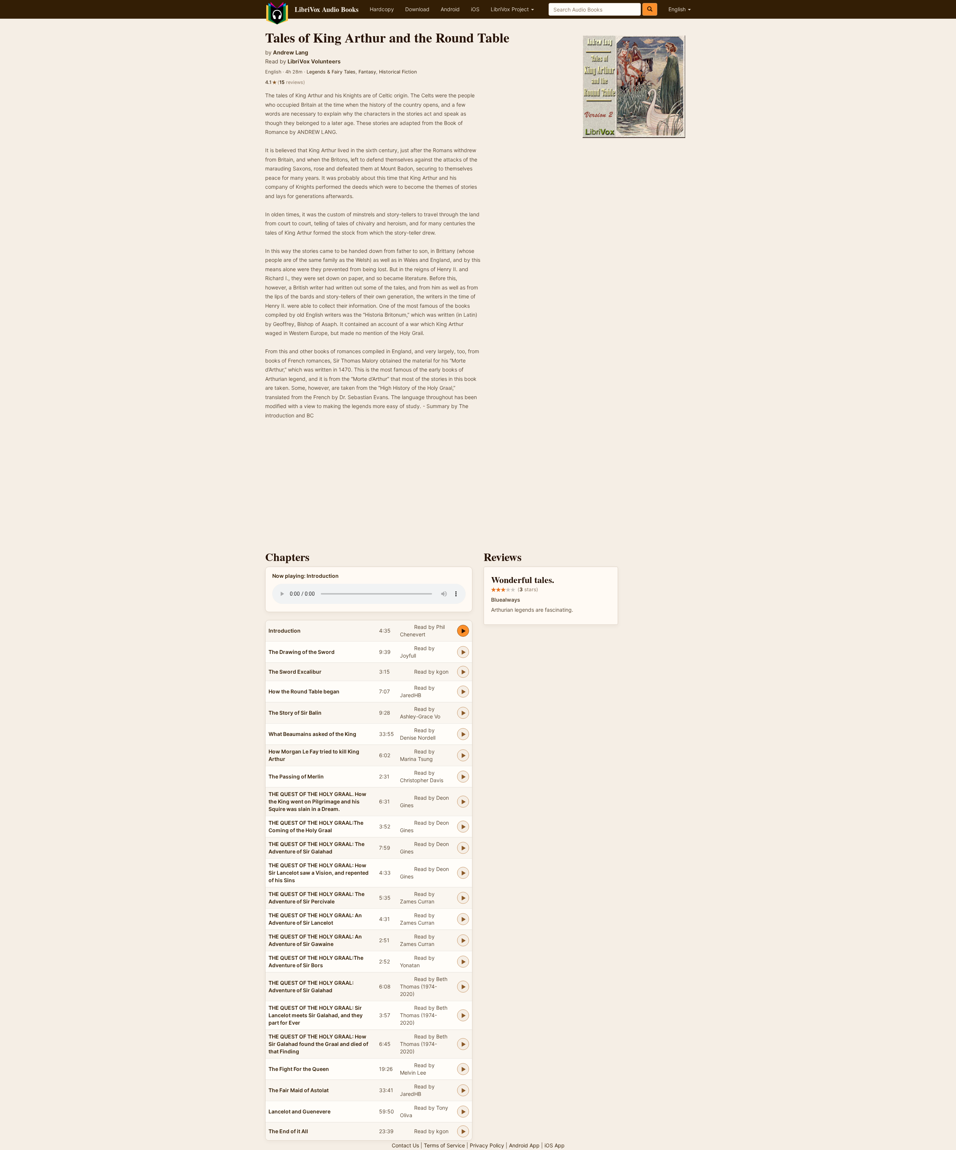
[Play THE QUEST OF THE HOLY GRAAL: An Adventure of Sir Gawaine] (463, 940)
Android (450, 9)
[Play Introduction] (463, 631)
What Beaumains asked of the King (312, 734)
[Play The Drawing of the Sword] (463, 652)
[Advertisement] (478, 487)
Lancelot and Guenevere (299, 1111)
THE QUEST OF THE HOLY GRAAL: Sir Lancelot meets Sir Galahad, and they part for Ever (316, 1015)
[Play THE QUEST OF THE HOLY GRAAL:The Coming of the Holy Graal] (463, 827)
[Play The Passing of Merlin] (463, 777)
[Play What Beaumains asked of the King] (463, 734)
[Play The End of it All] (463, 1131)
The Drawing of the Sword (302, 652)
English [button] (677, 9)
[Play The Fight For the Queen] (463, 1069)
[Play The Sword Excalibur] (463, 672)
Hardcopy (382, 9)
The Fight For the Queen (299, 1069)
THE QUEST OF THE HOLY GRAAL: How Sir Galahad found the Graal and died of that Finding (318, 1044)
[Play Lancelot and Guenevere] (463, 1112)
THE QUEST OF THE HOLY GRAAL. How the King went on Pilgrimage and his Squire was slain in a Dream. (317, 801)
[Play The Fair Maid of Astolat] (463, 1090)
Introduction (285, 630)
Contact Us (405, 1145)
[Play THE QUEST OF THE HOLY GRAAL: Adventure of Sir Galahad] (463, 987)
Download (417, 9)
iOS (475, 9)
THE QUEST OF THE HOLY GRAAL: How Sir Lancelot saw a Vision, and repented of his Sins (319, 872)
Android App (524, 1145)
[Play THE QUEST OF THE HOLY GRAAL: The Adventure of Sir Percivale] (463, 898)
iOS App (554, 1145)
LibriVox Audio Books (326, 9)
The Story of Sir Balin (295, 712)
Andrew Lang (290, 52)
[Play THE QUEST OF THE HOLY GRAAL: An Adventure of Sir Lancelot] (463, 919)
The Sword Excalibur (295, 671)
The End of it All (288, 1131)
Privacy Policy (487, 1145)
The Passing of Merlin (296, 776)
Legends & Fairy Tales (331, 72)
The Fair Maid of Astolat (299, 1090)
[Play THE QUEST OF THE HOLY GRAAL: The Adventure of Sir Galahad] (463, 848)
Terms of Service (444, 1145)
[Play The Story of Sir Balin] (463, 713)
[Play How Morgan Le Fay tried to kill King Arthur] (463, 755)
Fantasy (367, 72)
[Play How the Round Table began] (463, 692)
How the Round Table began (304, 691)
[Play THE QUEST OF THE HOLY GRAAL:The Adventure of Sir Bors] (463, 962)
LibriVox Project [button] (510, 9)
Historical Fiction (398, 72)
